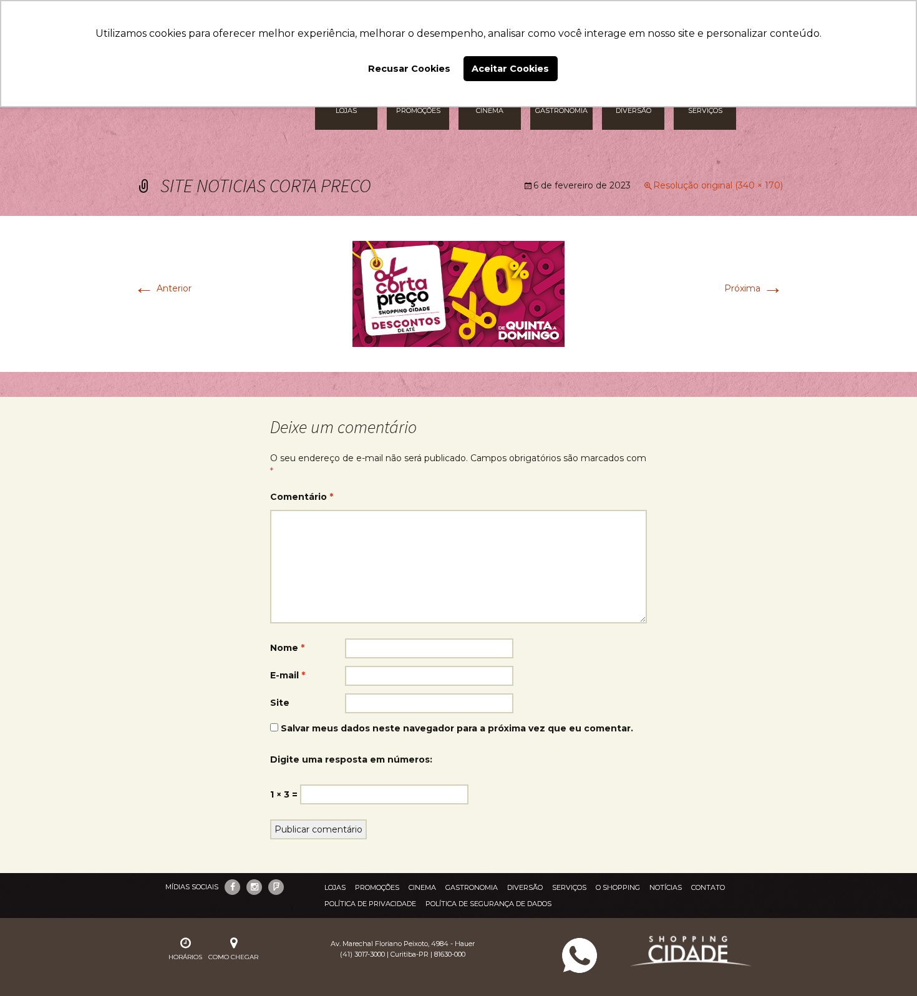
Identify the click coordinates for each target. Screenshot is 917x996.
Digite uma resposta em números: (351, 759)
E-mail (287, 675)
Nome (287, 647)
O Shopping (618, 887)
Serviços (569, 887)
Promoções (377, 887)
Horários (185, 957)
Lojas (335, 887)
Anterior (163, 288)
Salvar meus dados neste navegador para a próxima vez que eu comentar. (457, 728)
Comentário (301, 496)
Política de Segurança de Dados (488, 903)
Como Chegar (233, 957)
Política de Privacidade (370, 903)
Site (279, 702)
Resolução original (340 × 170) (718, 185)
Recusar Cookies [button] (409, 68)
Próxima (753, 288)
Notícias (665, 887)
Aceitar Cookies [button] (510, 68)
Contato (708, 887)
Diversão (525, 887)
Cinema (422, 887)
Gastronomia (471, 887)
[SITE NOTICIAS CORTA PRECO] (458, 293)
